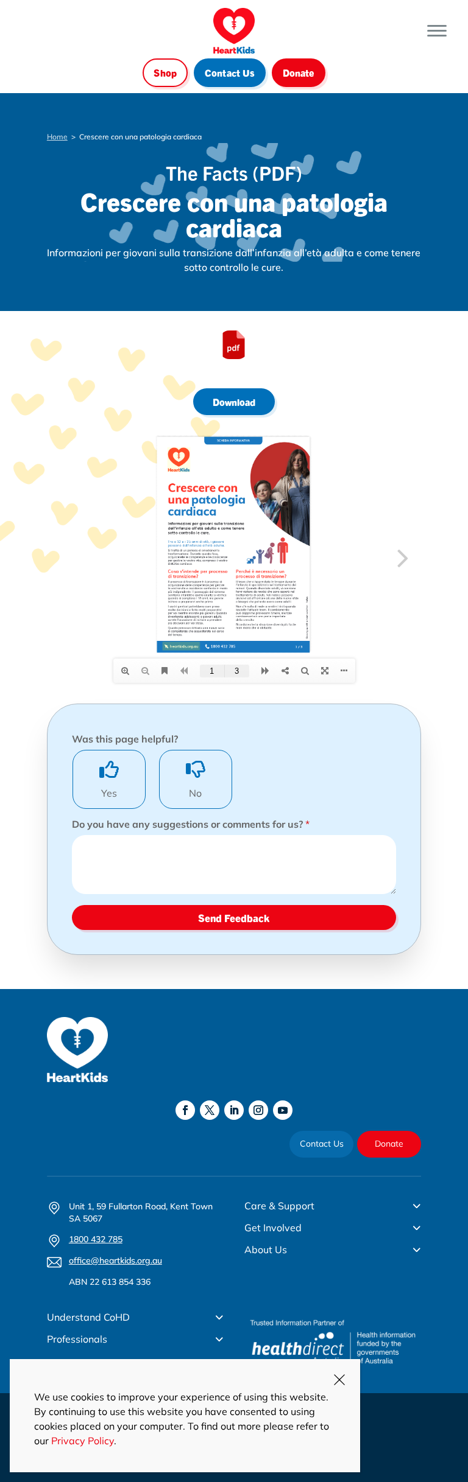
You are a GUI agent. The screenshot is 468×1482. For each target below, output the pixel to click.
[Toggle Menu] (437, 31)
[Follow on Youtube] (282, 1110)
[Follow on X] (209, 1110)
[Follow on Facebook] (185, 1110)
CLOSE (339, 1380)
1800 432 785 (95, 1239)
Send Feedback (233, 917)
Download (234, 402)
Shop (165, 72)
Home (57, 136)
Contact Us (230, 72)
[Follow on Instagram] (258, 1110)
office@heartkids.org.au (115, 1260)
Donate (298, 72)
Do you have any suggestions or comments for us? (191, 824)
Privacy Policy (82, 1441)
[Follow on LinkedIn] (234, 1110)
